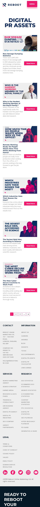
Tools (23, 351)
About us (25, 332)
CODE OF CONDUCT (10, 450)
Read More (30, 63)
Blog (23, 343)
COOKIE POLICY (8, 454)
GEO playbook (27, 418)
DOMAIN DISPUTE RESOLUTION (9, 466)
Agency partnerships (8, 426)
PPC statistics (27, 408)
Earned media (8, 390)
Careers (24, 336)
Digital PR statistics (25, 413)
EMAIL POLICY (8, 461)
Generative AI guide (29, 431)
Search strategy (10, 387)
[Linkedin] (5, 472)
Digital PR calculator (26, 363)
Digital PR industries (7, 417)
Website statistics (28, 390)
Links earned (26, 368)
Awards (24, 340)
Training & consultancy (8, 401)
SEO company (8, 421)
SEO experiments (28, 354)
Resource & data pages (10, 395)
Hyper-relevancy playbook (28, 423)
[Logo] (12, 4)
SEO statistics (27, 381)
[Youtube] (36, 472)
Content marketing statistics (25, 402)
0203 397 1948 (8, 357)
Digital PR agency (10, 412)
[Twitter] (20, 472)
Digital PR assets (28, 358)
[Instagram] (28, 472)
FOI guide (25, 427)
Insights (24, 347)
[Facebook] (13, 472)
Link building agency (8, 407)
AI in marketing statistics (27, 395)
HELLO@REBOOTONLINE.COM (10, 362)
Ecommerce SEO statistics (27, 385)
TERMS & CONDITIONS (7, 445)
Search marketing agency (10, 382)
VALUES (5, 457)
